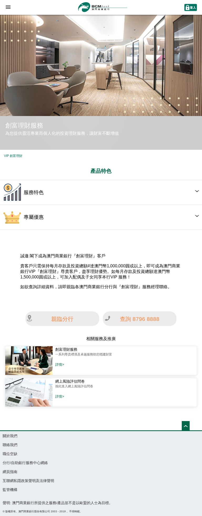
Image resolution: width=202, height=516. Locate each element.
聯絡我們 (10, 445)
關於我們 (10, 436)
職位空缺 (10, 454)
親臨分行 (62, 319)
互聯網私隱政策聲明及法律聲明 (28, 481)
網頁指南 (10, 472)
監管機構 (10, 490)
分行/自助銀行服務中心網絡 (25, 463)
